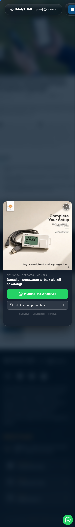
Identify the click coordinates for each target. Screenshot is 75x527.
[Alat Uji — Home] (33, 9)
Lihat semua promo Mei (30, 305)
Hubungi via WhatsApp (40, 293)
